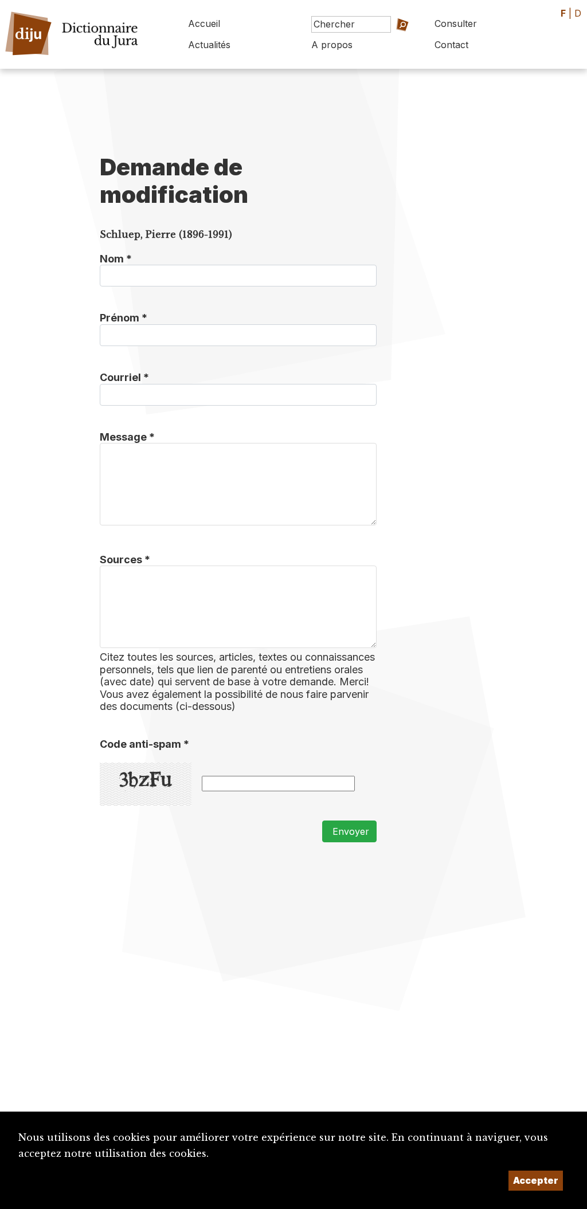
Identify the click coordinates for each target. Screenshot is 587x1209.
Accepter (535, 1180)
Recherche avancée (392, 48)
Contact (451, 44)
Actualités (209, 44)
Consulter (456, 23)
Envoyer (349, 831)
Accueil (204, 23)
